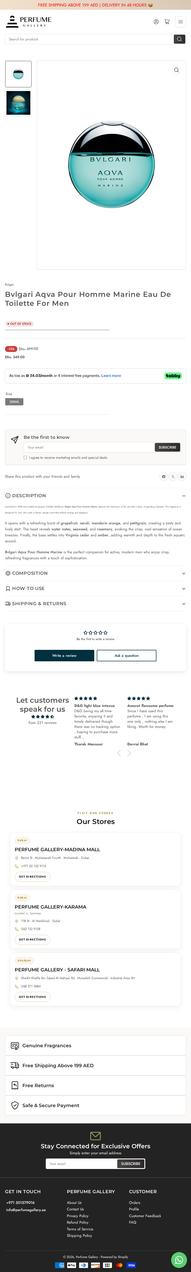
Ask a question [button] (127, 655)
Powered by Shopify (114, 1257)
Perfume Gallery (87, 1257)
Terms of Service (80, 1229)
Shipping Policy (79, 1235)
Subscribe (167, 447)
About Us (74, 1202)
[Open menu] (180, 21)
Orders (134, 1202)
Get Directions (32, 877)
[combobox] (95, 39)
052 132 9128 (30, 928)
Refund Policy (78, 1222)
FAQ (132, 1222)
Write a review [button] (64, 655)
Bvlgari (9, 284)
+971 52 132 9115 (33, 866)
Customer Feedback (145, 1216)
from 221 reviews (42, 722)
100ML (14, 401)
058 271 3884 (31, 986)
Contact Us (75, 1209)
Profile (134, 1209)
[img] (42, 717)
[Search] (179, 39)
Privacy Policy (78, 1216)
